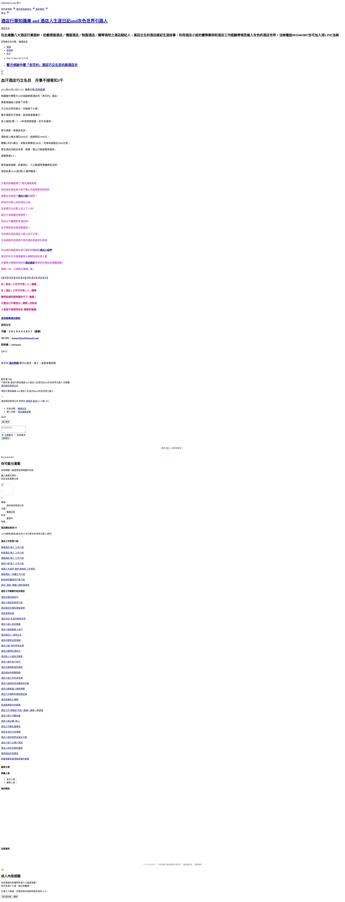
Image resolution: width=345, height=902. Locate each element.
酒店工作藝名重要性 (10, 726)
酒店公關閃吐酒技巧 (10, 651)
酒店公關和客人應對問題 (13, 689)
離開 (15, 897)
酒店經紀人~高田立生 (11, 635)
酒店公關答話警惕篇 (10, 640)
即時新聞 (40, 89)
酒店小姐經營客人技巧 (12, 629)
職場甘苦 (23, 42)
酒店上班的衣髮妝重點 (12, 748)
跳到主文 (5, 28)
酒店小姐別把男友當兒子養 (14, 737)
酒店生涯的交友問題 (10, 732)
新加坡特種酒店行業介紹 (13, 580)
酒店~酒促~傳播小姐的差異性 (15, 585)
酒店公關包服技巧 (9, 597)
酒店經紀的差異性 (9, 753)
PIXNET (152, 864)
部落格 (9, 50)
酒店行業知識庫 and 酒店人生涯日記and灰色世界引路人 (54, 20)
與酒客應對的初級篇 (10, 705)
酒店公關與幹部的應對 (12, 667)
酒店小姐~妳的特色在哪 (12, 646)
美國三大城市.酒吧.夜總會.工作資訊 (18, 569)
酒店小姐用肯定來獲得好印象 (15, 683)
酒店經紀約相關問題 (10, 673)
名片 (8, 53)
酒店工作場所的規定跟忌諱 (14, 694)
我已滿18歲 (6, 897)
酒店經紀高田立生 (9, 386)
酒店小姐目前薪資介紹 (12, 602)
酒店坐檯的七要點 (9, 699)
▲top (3, 416)
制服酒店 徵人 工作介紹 (12, 553)
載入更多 (5, 422)
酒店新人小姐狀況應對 (12, 656)
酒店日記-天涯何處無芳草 (13, 619)
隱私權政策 (187, 864)
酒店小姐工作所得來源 (12, 678)
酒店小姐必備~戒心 (10, 721)
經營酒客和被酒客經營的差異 (15, 759)
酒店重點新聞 (24, 412)
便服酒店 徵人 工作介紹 (12, 547)
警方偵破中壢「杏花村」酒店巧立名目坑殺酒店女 (42, 65)
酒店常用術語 (7, 613)
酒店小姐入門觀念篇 (10, 716)
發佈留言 (5, 438)
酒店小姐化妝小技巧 (10, 662)
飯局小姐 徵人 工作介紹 (12, 563)
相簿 (8, 47)
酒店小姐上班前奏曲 (10, 624)
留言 (35, 401)
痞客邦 (29, 401)
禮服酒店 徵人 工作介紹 (12, 558)
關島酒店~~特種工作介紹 (13, 574)
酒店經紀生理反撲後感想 (13, 608)
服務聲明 (198, 864)
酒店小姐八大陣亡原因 (12, 743)
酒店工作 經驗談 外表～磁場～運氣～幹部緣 (22, 710)
